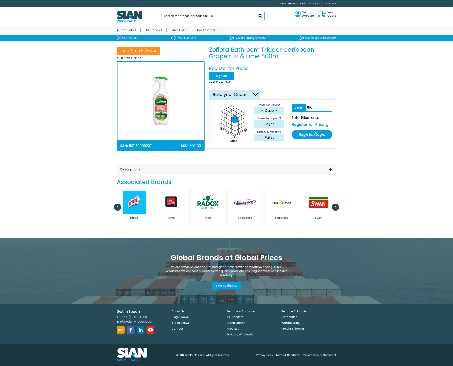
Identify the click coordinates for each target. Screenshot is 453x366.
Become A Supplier (294, 311)
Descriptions (130, 169)
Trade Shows (181, 323)
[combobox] (213, 16)
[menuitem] (125, 30)
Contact (177, 329)
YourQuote (331, 14)
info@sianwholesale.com (137, 322)
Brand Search (235, 323)
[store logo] (129, 16)
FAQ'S (316, 3)
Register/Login (288, 3)
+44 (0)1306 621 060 (133, 317)
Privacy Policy (264, 355)
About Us (305, 3)
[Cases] (298, 108)
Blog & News (180, 317)
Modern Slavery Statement (319, 355)
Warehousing (290, 323)
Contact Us (329, 3)
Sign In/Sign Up (226, 286)
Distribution (289, 317)
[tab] (226, 169)
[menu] (226, 30)
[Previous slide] (117, 207)
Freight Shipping (292, 329)
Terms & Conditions (288, 355)
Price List (232, 329)
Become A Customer (241, 311)
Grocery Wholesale (239, 334)
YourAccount (308, 14)
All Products (234, 317)
